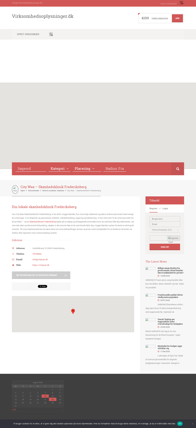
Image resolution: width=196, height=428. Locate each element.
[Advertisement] (98, 61)
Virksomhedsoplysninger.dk (42, 16)
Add (177, 18)
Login (165, 208)
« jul (14, 409)
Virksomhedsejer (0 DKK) (163, 230)
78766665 (37, 253)
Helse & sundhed (49, 190)
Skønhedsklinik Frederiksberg (42, 221)
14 (45, 396)
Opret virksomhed (168, 3)
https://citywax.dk (40, 265)
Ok (180, 423)
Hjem (23, 190)
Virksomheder (33, 190)
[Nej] (192, 423)
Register (154, 208)
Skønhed (60, 190)
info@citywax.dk (40, 259)
